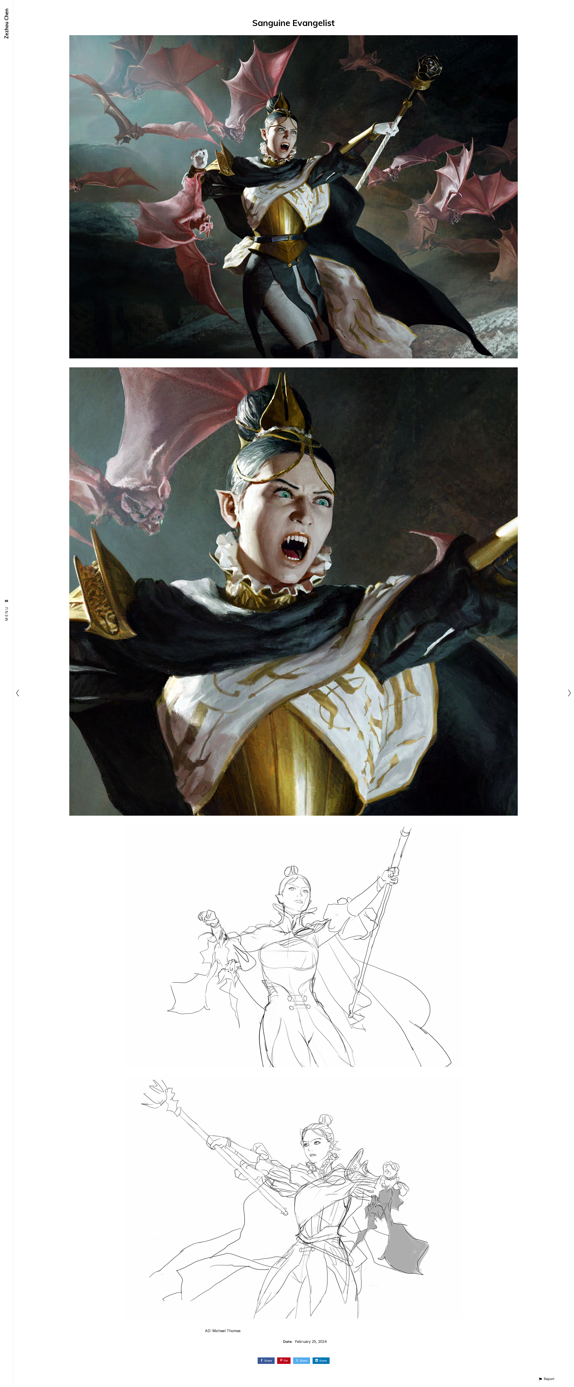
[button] (546, 1378)
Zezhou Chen (6, 24)
